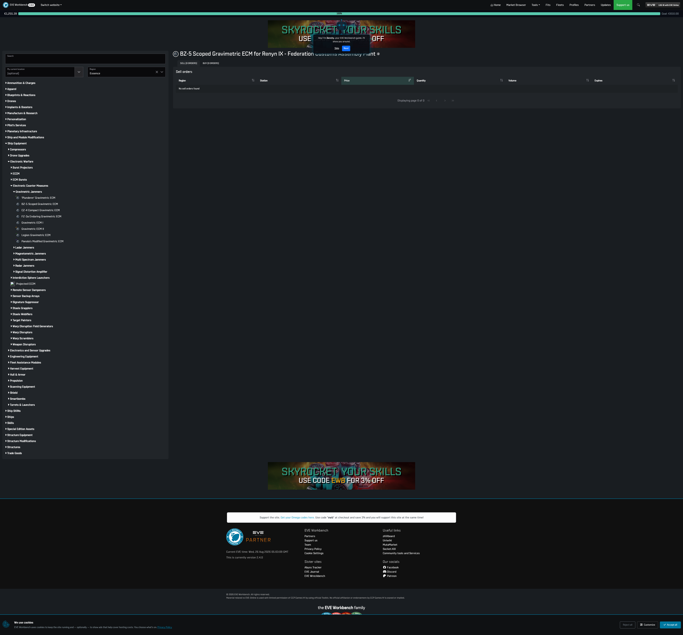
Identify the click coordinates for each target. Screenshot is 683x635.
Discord (391, 571)
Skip (337, 48)
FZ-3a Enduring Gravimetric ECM (41, 216)
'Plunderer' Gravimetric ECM (38, 197)
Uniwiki (387, 540)
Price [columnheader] (347, 80)
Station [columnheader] (264, 80)
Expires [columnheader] (598, 80)
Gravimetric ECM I (32, 222)
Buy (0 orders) (211, 63)
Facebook (392, 567)
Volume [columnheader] (512, 80)
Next (346, 48)
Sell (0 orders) (188, 63)
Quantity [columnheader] (421, 80)
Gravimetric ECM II (32, 228)
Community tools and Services (401, 553)
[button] (19, 5)
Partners (310, 536)
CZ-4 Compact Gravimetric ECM (40, 210)
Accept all (671, 625)
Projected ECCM (25, 283)
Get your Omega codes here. (298, 517)
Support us (311, 540)
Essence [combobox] (95, 73)
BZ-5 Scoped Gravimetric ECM (39, 204)
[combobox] (40, 72)
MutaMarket (390, 544)
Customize (649, 625)
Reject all (627, 625)
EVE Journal (312, 571)
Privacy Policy (164, 627)
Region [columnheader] (182, 80)
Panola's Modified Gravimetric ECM (42, 241)
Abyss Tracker (313, 567)
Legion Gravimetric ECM (36, 235)
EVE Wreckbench (315, 576)
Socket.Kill (389, 549)
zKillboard (389, 536)
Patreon (391, 576)
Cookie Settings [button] (314, 553)
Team (308, 544)
